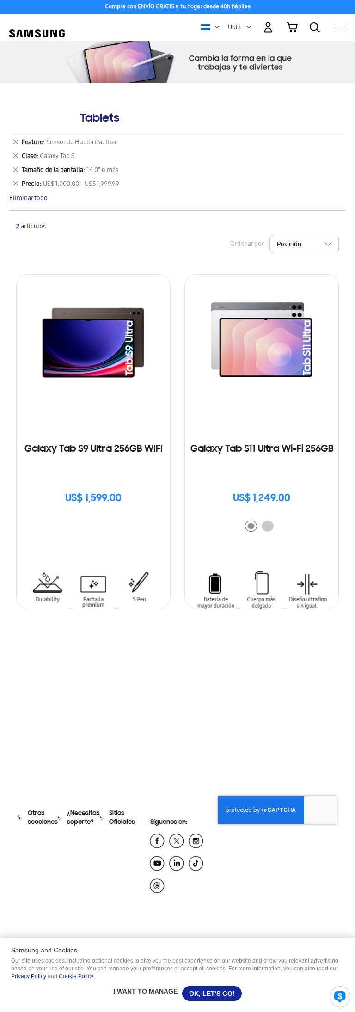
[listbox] (261, 527)
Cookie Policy (76, 976)
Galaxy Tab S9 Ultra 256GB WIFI (93, 449)
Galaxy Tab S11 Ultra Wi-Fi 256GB (261, 449)
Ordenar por (246, 244)
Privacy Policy (28, 976)
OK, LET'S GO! (212, 993)
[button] (217, 27)
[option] (251, 526)
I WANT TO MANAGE (145, 991)
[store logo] (37, 23)
